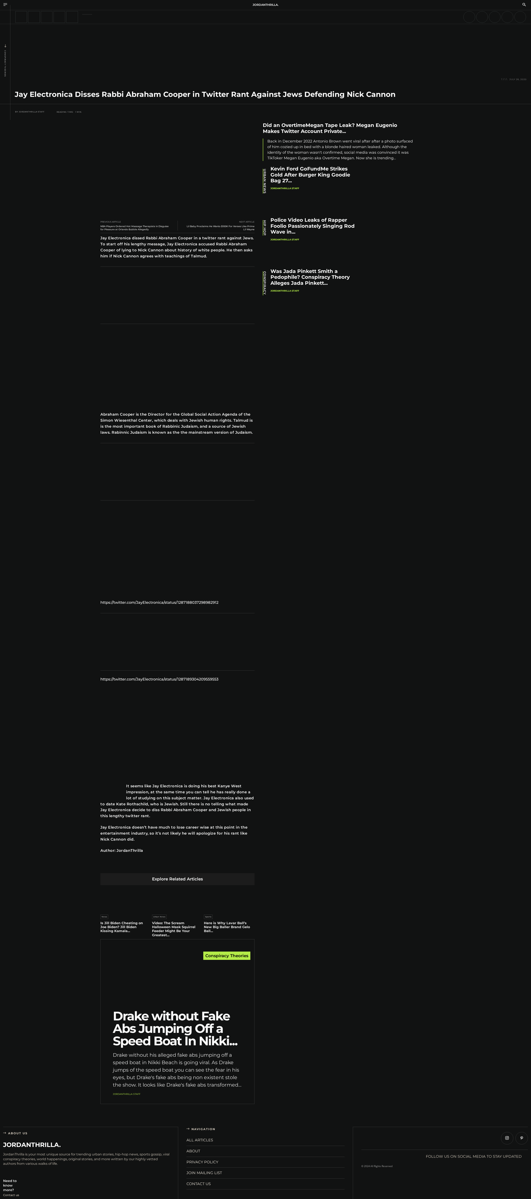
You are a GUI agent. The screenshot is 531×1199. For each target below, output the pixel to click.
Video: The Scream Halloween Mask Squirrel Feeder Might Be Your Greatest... (173, 929)
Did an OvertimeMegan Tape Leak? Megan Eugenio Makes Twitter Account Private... (330, 128)
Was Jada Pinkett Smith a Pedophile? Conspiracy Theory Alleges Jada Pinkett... (310, 277)
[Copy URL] (216, 866)
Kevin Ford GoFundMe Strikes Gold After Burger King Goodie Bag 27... (310, 175)
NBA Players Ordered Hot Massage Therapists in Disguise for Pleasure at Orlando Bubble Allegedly (134, 228)
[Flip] (206, 866)
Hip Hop (264, 228)
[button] (524, 5)
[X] (148, 866)
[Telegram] (197, 866)
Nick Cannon (113, 839)
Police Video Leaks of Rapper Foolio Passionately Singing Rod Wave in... (312, 226)
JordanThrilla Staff (32, 112)
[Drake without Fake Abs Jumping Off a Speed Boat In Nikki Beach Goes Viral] (177, 981)
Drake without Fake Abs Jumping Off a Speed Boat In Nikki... (175, 1028)
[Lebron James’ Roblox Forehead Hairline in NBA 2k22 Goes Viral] (33, 17)
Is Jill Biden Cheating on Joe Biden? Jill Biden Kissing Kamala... (121, 927)
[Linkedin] (167, 866)
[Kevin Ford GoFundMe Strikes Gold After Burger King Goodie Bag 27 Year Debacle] (392, 189)
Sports (208, 917)
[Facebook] (138, 866)
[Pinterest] (158, 866)
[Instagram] (507, 1138)
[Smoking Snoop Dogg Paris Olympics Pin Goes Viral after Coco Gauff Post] (482, 17)
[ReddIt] (177, 866)
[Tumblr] (187, 866)
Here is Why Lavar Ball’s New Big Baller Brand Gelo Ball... (227, 927)
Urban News (159, 917)
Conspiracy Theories (5, 63)
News (104, 917)
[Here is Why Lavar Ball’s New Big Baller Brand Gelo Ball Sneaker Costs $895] (229, 899)
